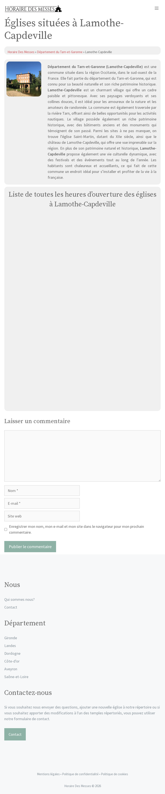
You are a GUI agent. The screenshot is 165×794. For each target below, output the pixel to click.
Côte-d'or (12, 661)
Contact (10, 607)
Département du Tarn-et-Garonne (59, 52)
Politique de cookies (114, 774)
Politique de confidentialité (80, 774)
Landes (10, 645)
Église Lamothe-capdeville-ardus (82, 402)
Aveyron (10, 668)
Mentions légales (48, 774)
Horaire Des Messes (21, 52)
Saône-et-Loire (16, 676)
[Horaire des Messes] (33, 8)
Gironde (10, 637)
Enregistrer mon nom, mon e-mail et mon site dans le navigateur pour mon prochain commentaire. (76, 529)
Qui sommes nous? (19, 599)
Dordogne (12, 653)
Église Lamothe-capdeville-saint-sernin (82, 305)
